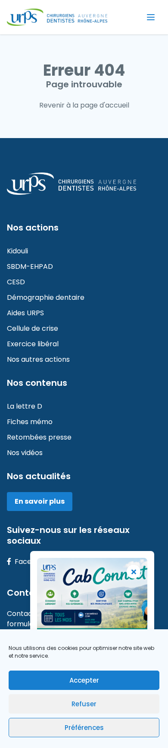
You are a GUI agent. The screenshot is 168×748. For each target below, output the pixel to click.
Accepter (84, 680)
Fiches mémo (30, 422)
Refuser (84, 703)
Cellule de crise (32, 328)
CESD (16, 282)
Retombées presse (39, 437)
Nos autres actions (38, 359)
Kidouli (17, 251)
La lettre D (24, 406)
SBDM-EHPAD (30, 266)
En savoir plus (40, 501)
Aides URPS (25, 313)
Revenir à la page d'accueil (84, 105)
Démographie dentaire (45, 297)
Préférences (84, 727)
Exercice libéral (33, 344)
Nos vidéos (25, 453)
